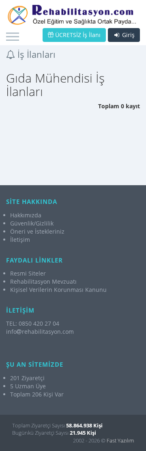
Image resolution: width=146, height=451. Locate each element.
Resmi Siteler (28, 273)
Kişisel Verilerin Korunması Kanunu (58, 289)
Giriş (127, 35)
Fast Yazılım (120, 440)
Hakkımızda (25, 215)
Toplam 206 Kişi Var (37, 394)
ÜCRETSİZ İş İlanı (77, 35)
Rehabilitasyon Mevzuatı (43, 281)
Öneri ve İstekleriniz (37, 231)
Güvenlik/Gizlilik (32, 223)
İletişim (20, 239)
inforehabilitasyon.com (40, 331)
